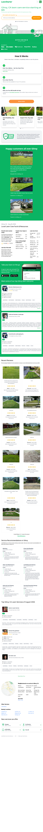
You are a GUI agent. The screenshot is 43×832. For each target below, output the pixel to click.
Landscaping (3, 706)
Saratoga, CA (17, 714)
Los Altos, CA (31, 711)
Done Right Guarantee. (14, 92)
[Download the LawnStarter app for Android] (14, 276)
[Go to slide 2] (21, 128)
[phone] (40, 2)
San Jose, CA (31, 713)
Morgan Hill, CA (18, 713)
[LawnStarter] (6, 2)
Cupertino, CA (17, 711)
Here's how (5, 71)
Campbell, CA (4, 711)
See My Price (21, 101)
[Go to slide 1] (20, 128)
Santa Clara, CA (4, 714)
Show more (39, 308)
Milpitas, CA (3, 713)
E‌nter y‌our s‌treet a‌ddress (9, 17)
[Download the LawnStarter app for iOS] (5, 276)
